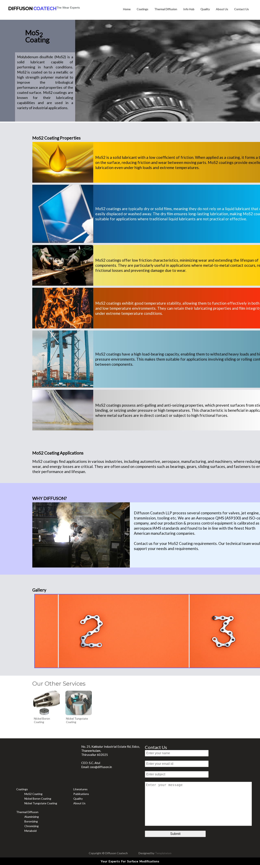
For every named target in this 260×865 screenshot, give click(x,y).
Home (127, 9)
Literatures (80, 789)
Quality (205, 9)
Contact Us (156, 747)
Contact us (241, 9)
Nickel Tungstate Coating (40, 803)
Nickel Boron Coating (37, 798)
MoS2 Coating (33, 794)
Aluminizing (31, 816)
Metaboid (30, 830)
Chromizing (31, 826)
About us (222, 9)
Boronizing (31, 821)
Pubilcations (81, 794)
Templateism (163, 853)
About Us (79, 803)
